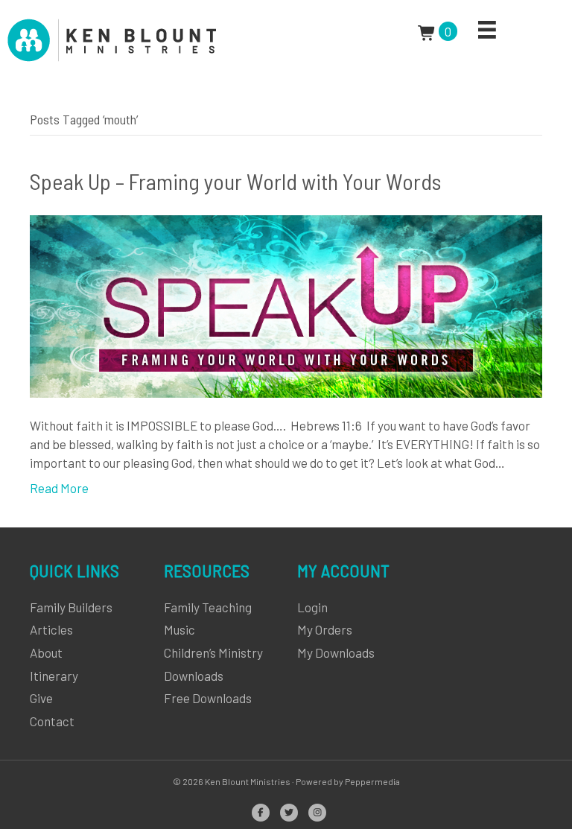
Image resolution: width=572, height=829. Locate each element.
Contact (52, 721)
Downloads (193, 675)
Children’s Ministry (213, 652)
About (46, 652)
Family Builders (71, 607)
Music (179, 629)
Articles (51, 629)
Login (312, 607)
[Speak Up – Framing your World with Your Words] (286, 304)
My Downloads (336, 652)
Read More (59, 487)
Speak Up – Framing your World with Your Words (235, 181)
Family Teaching (208, 607)
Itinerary (54, 675)
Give (41, 697)
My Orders (324, 629)
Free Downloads (208, 697)
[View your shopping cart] (428, 31)
